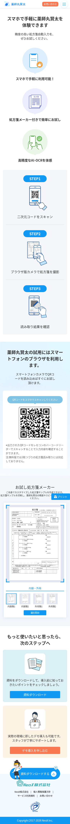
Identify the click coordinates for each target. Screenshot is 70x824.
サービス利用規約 (26, 795)
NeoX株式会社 (22, 791)
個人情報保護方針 (42, 791)
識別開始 (35, 612)
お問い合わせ (46, 795)
